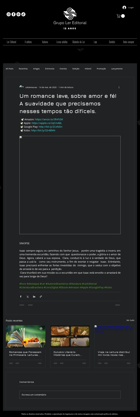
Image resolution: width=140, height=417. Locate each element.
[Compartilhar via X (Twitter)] (27, 296)
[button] (121, 16)
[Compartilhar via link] (41, 296)
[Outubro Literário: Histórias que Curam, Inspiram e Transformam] (70, 336)
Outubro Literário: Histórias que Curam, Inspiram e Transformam (69, 353)
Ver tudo (130, 320)
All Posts (9, 68)
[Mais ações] (119, 87)
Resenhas (23, 68)
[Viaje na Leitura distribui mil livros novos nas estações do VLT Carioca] (114, 336)
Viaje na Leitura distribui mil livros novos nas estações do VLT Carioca (114, 353)
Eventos (63, 68)
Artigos (36, 68)
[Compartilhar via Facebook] (20, 296)
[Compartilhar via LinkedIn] (34, 296)
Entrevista (49, 68)
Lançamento (116, 68)
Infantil (88, 68)
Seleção (75, 68)
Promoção (101, 68)
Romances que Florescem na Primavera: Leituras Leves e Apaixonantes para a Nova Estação (25, 353)
